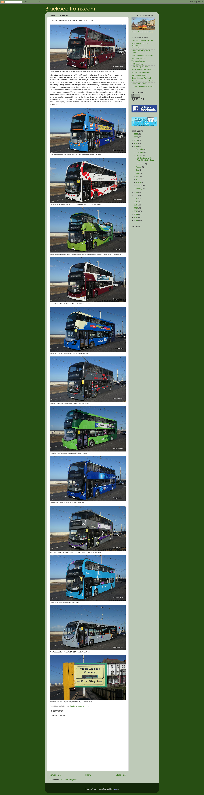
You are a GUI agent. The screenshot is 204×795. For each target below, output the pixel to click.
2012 (136, 220)
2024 (136, 140)
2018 (136, 202)
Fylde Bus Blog (137, 64)
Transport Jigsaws (138, 61)
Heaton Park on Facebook (141, 78)
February (139, 185)
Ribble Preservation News (141, 69)
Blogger (115, 789)
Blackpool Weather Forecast (142, 55)
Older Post (120, 775)
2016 (136, 208)
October (139, 155)
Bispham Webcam (138, 48)
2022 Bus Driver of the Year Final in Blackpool (145, 159)
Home (88, 775)
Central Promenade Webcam (142, 40)
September (140, 164)
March (138, 182)
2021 (136, 192)
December (140, 149)
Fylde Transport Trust (140, 67)
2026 (136, 134)
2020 (136, 196)
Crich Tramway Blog (139, 75)
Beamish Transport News (141, 72)
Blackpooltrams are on (142, 32)
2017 (136, 205)
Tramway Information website (142, 86)
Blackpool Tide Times (139, 58)
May (138, 176)
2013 (136, 217)
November (140, 152)
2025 (136, 137)
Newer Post (55, 775)
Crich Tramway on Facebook (142, 81)
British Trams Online (139, 84)
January (139, 189)
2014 (136, 214)
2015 (136, 211)
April (138, 179)
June (138, 173)
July (137, 170)
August (139, 167)
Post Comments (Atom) (68, 780)
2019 (136, 199)
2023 (136, 143)
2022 (136, 146)
